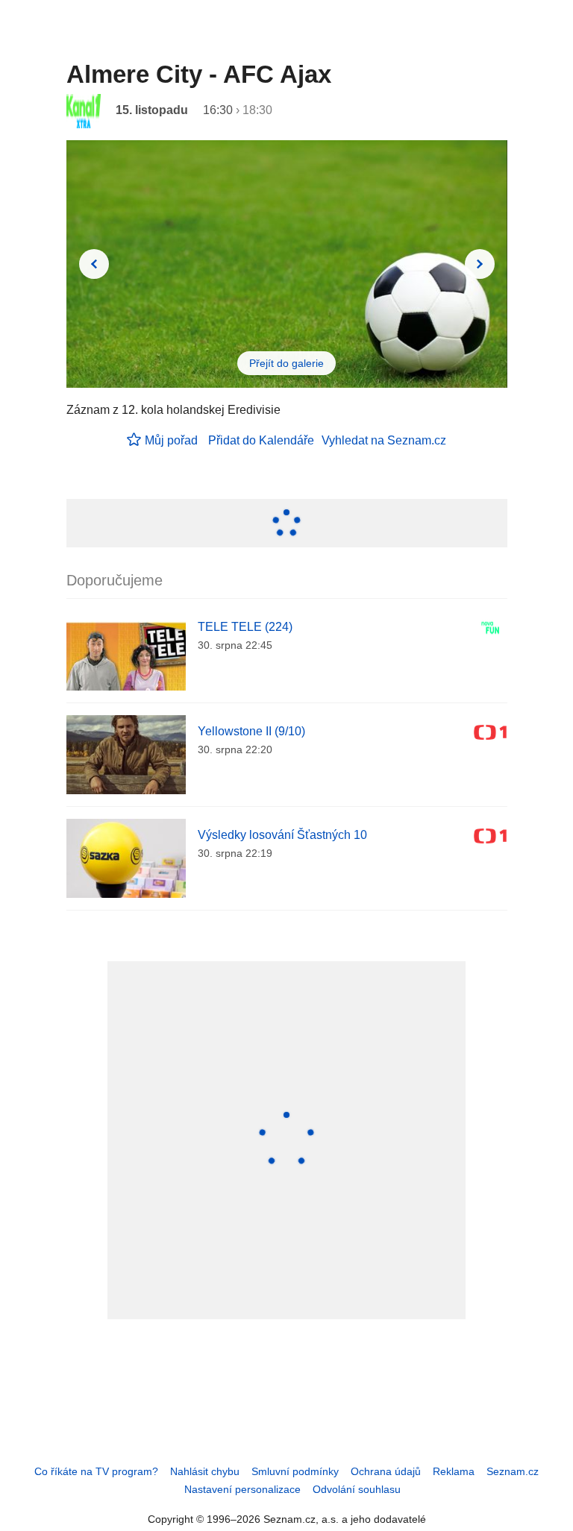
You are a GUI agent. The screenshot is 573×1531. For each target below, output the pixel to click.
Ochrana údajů (386, 1471)
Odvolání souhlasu (357, 1489)
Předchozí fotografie (94, 264)
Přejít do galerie (286, 363)
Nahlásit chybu (204, 1471)
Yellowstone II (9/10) (251, 731)
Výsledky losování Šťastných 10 (282, 835)
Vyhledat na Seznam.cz (384, 440)
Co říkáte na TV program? (96, 1471)
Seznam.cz (512, 1471)
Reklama (454, 1471)
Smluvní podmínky (295, 1471)
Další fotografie (480, 264)
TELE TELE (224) (245, 626)
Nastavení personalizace (242, 1489)
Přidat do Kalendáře (261, 440)
